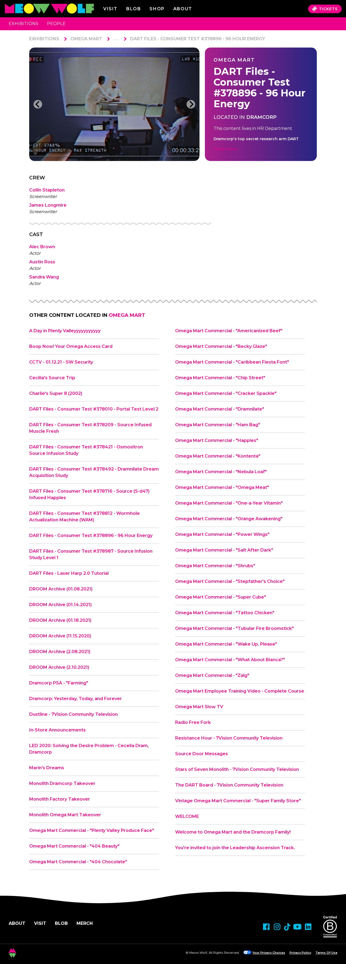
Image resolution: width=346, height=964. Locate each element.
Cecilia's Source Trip (52, 377)
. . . (116, 38)
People (56, 23)
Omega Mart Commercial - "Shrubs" (215, 565)
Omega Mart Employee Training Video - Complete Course (239, 691)
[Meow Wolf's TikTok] (287, 927)
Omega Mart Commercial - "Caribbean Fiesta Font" (232, 362)
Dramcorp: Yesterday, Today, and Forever (75, 698)
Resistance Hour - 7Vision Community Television (228, 738)
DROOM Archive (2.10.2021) (59, 667)
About (17, 923)
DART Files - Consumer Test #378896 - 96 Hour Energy (197, 38)
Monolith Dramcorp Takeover (62, 783)
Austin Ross (42, 261)
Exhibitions (23, 23)
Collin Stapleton (47, 190)
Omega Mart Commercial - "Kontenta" (217, 456)
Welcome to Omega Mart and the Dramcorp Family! (233, 832)
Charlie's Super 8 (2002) (55, 393)
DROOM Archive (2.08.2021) (59, 651)
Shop (156, 8)
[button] (38, 104)
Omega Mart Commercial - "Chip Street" (220, 377)
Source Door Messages (201, 753)
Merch (84, 923)
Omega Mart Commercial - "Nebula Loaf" (221, 471)
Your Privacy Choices (268, 953)
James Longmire (47, 205)
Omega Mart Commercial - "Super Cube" (220, 597)
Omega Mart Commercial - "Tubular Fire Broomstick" (234, 628)
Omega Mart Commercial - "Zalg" (212, 675)
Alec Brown (42, 246)
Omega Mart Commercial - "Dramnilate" (219, 409)
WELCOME (187, 816)
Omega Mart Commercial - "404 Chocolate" (78, 861)
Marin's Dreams (46, 767)
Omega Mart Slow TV (199, 706)
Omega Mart (86, 38)
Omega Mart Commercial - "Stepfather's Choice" (230, 581)
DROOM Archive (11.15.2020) (60, 636)
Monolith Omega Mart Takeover (65, 814)
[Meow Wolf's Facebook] (266, 926)
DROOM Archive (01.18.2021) (60, 620)
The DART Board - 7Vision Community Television (229, 785)
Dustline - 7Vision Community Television (73, 714)
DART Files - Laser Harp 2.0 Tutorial (69, 573)
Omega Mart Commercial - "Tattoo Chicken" (224, 612)
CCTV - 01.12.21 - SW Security (61, 362)
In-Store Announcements (57, 730)
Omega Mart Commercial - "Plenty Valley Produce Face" (91, 830)
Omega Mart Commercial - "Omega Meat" (222, 487)
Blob (133, 8)
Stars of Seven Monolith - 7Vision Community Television (237, 769)
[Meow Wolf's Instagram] (277, 926)
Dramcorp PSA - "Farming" (58, 683)
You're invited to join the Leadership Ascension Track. (235, 847)
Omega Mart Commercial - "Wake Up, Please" (226, 644)
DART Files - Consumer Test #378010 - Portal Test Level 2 (93, 409)
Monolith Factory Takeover (59, 799)
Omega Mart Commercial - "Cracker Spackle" (226, 393)
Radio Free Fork (193, 722)
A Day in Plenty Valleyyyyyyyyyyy (65, 330)
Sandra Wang (44, 277)
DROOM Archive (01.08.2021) (60, 589)
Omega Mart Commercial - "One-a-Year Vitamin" (229, 503)
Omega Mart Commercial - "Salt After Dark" (224, 550)
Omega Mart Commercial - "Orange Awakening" (228, 518)
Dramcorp (261, 117)
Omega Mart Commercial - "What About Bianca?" (230, 659)
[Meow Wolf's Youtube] (297, 926)
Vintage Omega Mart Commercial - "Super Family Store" (238, 800)
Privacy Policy (300, 953)
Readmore (226, 149)
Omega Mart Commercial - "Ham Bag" (217, 424)
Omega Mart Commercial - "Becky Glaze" (221, 346)
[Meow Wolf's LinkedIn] (308, 926)
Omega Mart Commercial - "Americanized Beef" (228, 330)
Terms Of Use (326, 953)
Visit (110, 8)
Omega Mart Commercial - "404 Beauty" (74, 846)
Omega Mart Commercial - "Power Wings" (222, 534)
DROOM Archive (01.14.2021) (60, 604)
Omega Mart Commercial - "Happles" (216, 440)
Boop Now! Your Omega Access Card (70, 346)
